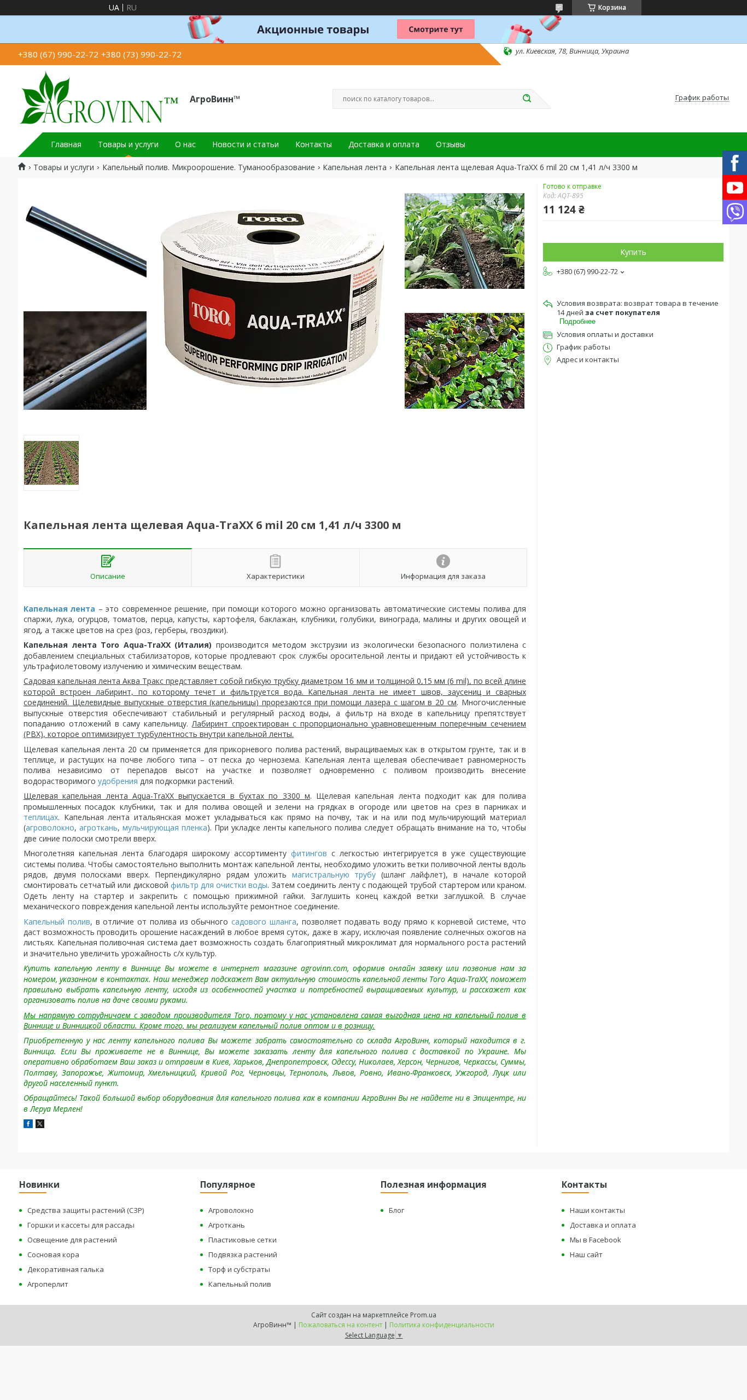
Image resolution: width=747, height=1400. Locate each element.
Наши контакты (597, 1210)
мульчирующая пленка (164, 827)
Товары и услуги (128, 144)
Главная (66, 144)
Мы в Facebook (595, 1240)
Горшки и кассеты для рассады (81, 1225)
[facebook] (28, 1125)
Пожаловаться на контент (340, 1324)
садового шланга (263, 921)
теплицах (41, 817)
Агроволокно (231, 1210)
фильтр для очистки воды (219, 885)
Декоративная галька (65, 1269)
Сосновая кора (53, 1254)
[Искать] (527, 99)
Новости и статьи (245, 144)
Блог (396, 1210)
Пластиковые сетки (242, 1240)
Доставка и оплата (383, 144)
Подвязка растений (242, 1254)
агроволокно (50, 827)
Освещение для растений (72, 1240)
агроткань (98, 827)
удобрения (118, 781)
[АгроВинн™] (99, 98)
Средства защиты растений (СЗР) (85, 1210)
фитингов (309, 853)
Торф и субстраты (239, 1269)
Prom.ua (423, 1315)
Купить (633, 252)
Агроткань (226, 1225)
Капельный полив (57, 921)
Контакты (313, 144)
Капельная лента (355, 167)
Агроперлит (47, 1284)
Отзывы (450, 144)
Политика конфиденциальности (441, 1324)
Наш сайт (586, 1254)
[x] (40, 1125)
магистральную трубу (334, 874)
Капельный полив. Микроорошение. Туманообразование (208, 167)
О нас (185, 144)
